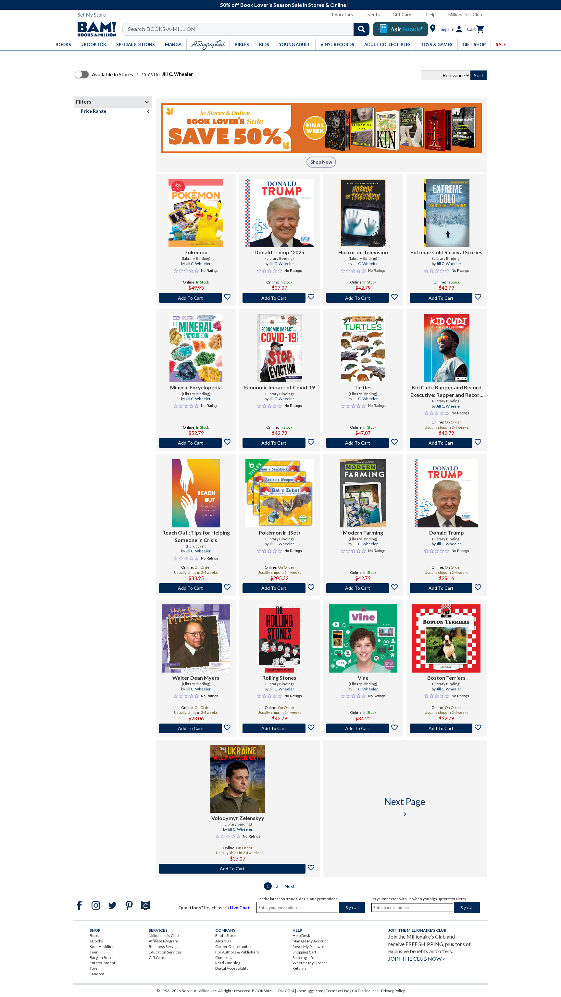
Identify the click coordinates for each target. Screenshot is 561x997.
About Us (223, 941)
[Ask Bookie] (400, 29)
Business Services (165, 946)
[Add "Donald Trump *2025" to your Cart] (279, 298)
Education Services (165, 952)
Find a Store (225, 935)
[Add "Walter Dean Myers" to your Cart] (196, 728)
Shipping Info (303, 957)
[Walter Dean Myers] (196, 638)
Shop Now (321, 162)
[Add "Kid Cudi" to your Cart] (446, 443)
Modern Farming (363, 532)
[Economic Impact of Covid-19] (279, 348)
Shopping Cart (304, 952)
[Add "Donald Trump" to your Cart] (446, 588)
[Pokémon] (196, 213)
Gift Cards (403, 14)
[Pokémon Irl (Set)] (279, 493)
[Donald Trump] (446, 493)
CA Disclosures (365, 990)
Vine (363, 678)
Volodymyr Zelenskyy (237, 818)
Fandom (97, 973)
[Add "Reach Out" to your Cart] (196, 588)
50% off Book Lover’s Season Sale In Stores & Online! (284, 5)
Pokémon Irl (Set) (279, 532)
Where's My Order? (310, 962)
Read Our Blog (227, 962)
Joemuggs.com (310, 990)
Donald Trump (446, 532)
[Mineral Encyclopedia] (196, 348)
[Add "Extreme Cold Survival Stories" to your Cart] (446, 298)
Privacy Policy (393, 990)
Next (290, 886)
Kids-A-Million (102, 946)
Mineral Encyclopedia (196, 387)
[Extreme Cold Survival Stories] (446, 213)
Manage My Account (310, 941)
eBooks (96, 941)
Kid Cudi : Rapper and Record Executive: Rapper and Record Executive (446, 391)
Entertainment (102, 962)
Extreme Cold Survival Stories (446, 252)
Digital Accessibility (231, 968)
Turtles (363, 387)
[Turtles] (363, 348)
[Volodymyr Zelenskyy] (238, 778)
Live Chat (240, 907)
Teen (94, 952)
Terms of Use (337, 990)
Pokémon (195, 252)
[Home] (95, 29)
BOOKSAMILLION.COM (273, 990)
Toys (94, 968)
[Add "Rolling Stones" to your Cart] (279, 728)
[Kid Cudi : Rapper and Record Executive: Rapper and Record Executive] (446, 348)
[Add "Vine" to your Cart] (363, 728)
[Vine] (363, 638)
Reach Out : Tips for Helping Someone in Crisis (196, 536)
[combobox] (250, 29)
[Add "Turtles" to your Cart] (363, 443)
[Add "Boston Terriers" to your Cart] (446, 728)
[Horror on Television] (363, 213)
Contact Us (224, 957)
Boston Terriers (446, 678)
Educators (342, 14)
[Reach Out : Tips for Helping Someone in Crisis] (195, 493)
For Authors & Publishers (237, 952)
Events (373, 14)
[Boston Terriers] (446, 638)
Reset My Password (310, 946)
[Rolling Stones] (279, 638)
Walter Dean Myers (195, 678)
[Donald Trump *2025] (279, 213)
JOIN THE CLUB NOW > (416, 958)
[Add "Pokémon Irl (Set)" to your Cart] (279, 588)
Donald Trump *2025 (279, 252)
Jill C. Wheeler (198, 263)
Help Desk (301, 935)
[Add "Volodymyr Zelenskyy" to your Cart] (238, 869)
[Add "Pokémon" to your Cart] (196, 298)
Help (431, 14)
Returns (299, 968)
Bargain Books (102, 957)
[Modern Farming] (363, 493)
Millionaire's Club (465, 14)
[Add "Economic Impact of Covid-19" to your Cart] (279, 443)
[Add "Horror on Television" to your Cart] (363, 298)
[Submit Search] (361, 29)
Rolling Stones (279, 678)
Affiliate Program (163, 941)
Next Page (404, 807)
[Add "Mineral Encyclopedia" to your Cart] (196, 443)
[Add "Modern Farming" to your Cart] (363, 588)
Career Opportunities (234, 946)
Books (95, 935)
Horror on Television (363, 252)
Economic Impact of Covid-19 (279, 387)
